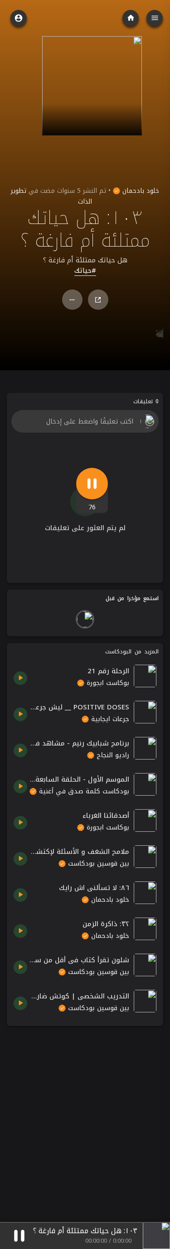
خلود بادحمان (139, 191)
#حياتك (85, 271)
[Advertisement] (85, 1117)
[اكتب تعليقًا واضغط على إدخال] (84, 421)
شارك (98, 299)
